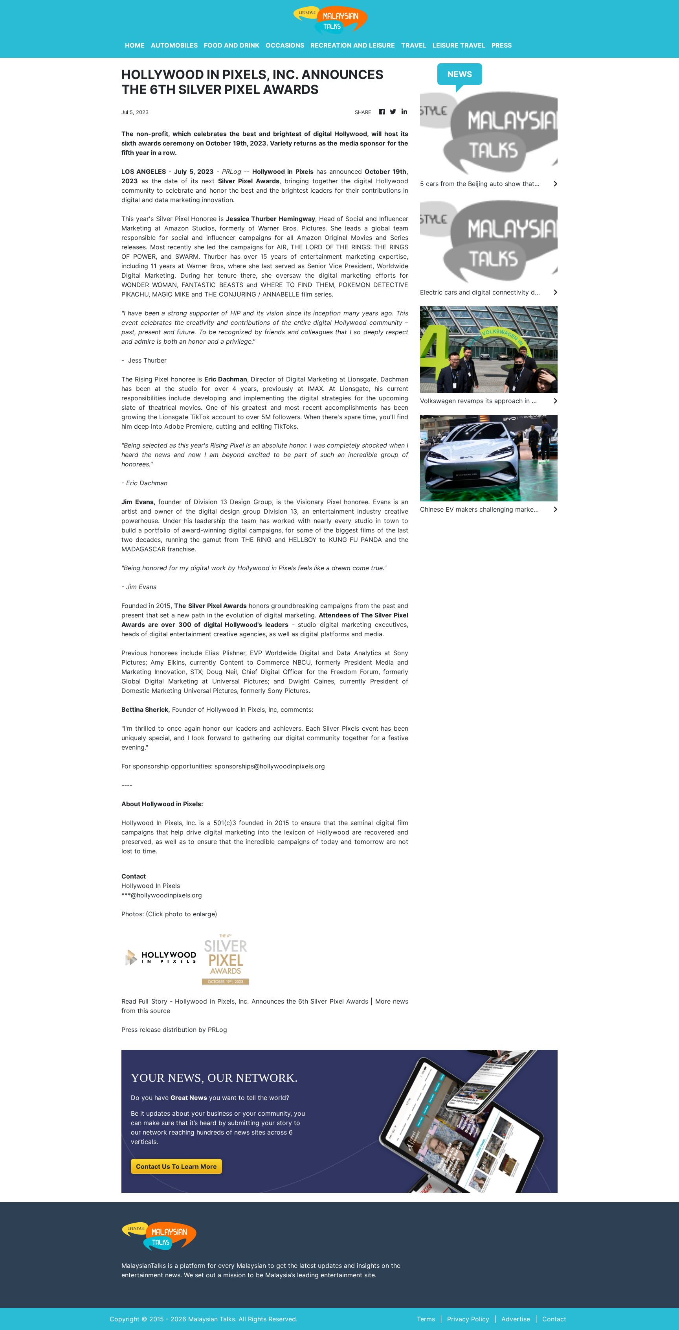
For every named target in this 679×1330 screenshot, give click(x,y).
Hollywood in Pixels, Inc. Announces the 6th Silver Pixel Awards (271, 1001)
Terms (426, 1319)
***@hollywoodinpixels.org (161, 895)
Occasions (285, 45)
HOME (135, 45)
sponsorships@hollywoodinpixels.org (270, 766)
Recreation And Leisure (352, 45)
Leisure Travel (459, 45)
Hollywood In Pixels (151, 823)
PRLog (231, 171)
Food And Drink (231, 45)
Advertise (515, 1319)
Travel (413, 45)
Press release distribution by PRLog (174, 1029)
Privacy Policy (468, 1319)
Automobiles (174, 45)
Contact (554, 1319)
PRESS (502, 45)
